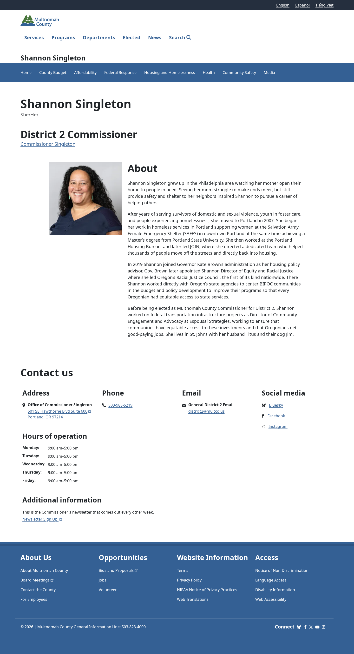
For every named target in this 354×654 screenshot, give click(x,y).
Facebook (276, 415)
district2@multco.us (206, 411)
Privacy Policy (189, 580)
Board (35, 580)
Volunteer (108, 589)
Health (209, 72)
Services (34, 37)
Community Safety (239, 72)
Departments (99, 37)
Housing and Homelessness (169, 72)
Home (26, 72)
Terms (182, 570)
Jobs (102, 580)
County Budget (52, 72)
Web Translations (193, 599)
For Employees (33, 599)
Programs (63, 37)
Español (302, 5)
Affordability (85, 72)
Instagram (278, 426)
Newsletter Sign (40, 519)
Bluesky (276, 405)
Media (269, 72)
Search (177, 37)
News (154, 37)
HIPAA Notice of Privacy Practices (207, 589)
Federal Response (120, 72)
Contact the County (38, 589)
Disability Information (275, 589)
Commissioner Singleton (47, 144)
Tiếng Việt (324, 5)
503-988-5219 (120, 405)
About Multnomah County (44, 570)
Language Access (271, 580)
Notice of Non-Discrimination (281, 570)
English (282, 5)
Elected (131, 37)
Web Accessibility (270, 599)
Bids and (116, 570)
